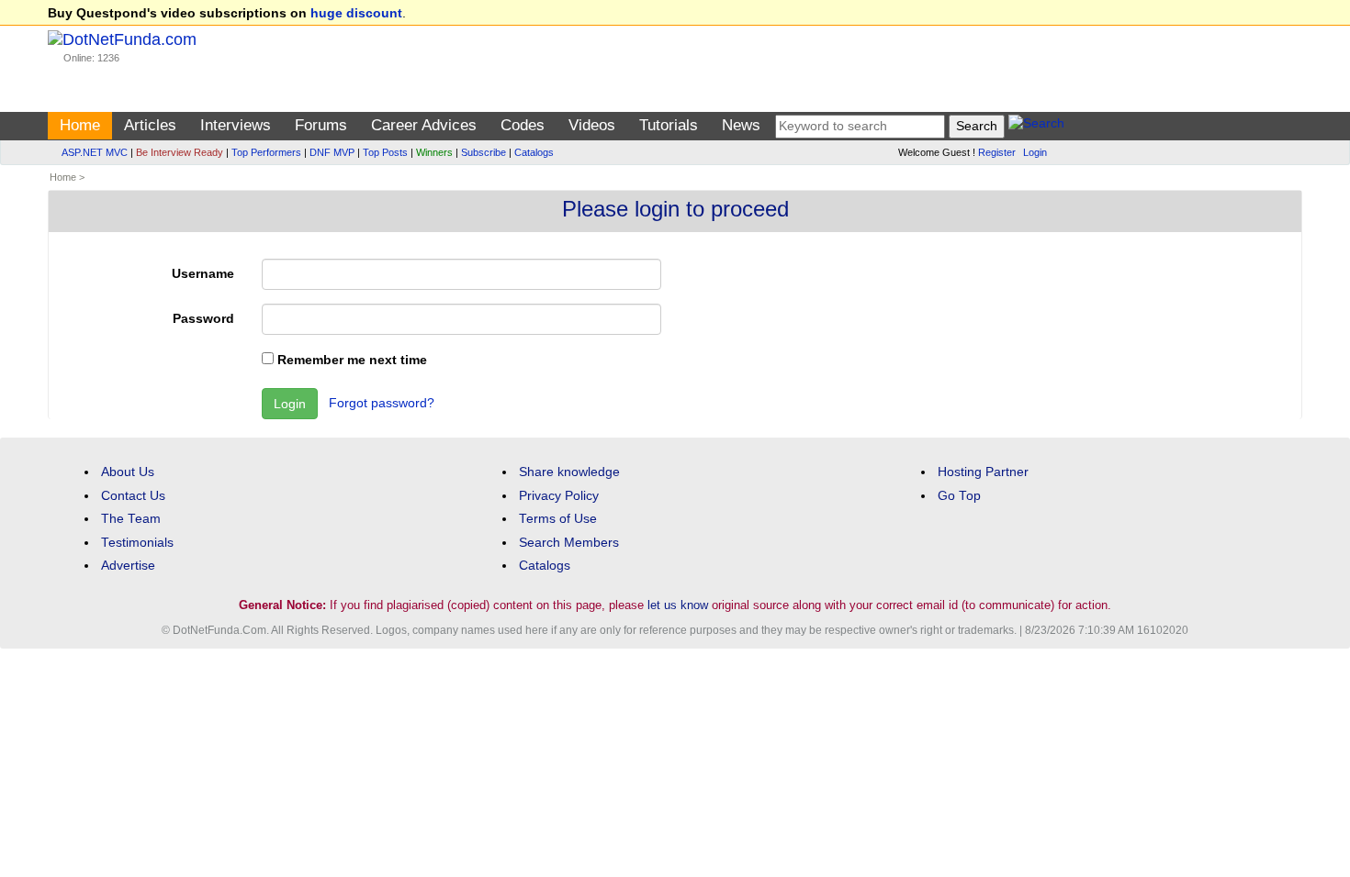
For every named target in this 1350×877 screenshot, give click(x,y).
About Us (127, 472)
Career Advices (424, 125)
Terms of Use (558, 519)
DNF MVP (331, 152)
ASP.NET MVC (95, 152)
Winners (434, 152)
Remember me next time (350, 360)
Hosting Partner (983, 472)
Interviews (235, 125)
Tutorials (668, 125)
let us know (677, 605)
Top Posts (385, 152)
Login (1035, 152)
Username (203, 274)
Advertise (128, 565)
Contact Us (133, 496)
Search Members (569, 543)
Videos (591, 125)
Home (80, 125)
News (741, 125)
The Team (131, 519)
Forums (321, 125)
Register (997, 152)
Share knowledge (569, 472)
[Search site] (1036, 126)
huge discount (356, 13)
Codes (523, 125)
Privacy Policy (559, 496)
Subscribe (483, 152)
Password (203, 319)
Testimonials (137, 543)
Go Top (959, 496)
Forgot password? (381, 403)
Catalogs (534, 152)
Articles (150, 125)
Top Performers (266, 152)
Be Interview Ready (179, 152)
